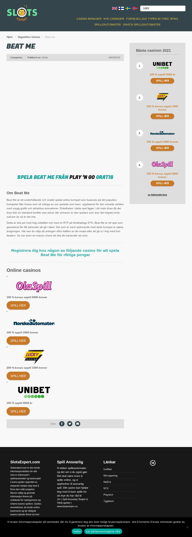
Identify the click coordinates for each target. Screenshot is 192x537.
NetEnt (107, 481)
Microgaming (110, 475)
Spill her (18, 305)
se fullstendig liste (157, 195)
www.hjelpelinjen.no (67, 506)
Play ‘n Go (82, 177)
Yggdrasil (109, 501)
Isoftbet (108, 469)
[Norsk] (134, 8)
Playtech (108, 494)
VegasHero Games (29, 36)
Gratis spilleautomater (141, 24)
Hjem (10, 36)
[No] (187, 527)
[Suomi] (121, 8)
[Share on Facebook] (61, 423)
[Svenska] (128, 8)
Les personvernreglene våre (103, 531)
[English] (114, 8)
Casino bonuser (89, 18)
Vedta (77, 531)
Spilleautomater (107, 24)
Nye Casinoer (114, 18)
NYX (106, 488)
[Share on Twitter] (69, 423)
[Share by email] (77, 423)
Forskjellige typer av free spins (152, 18)
